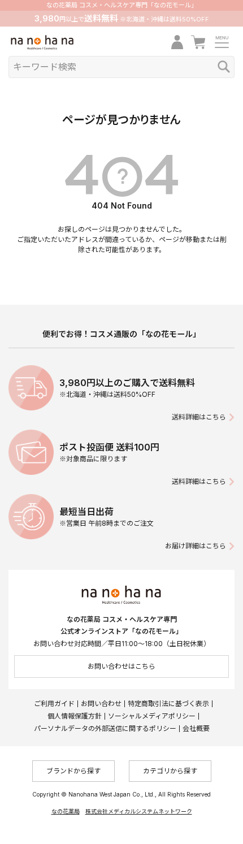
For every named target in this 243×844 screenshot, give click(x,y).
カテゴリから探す (170, 771)
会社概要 (196, 728)
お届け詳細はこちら (195, 546)
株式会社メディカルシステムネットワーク (138, 811)
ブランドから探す (73, 771)
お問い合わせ (101, 703)
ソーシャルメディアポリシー (152, 716)
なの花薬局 (65, 811)
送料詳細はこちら (199, 417)
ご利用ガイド (54, 703)
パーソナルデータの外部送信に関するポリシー (105, 728)
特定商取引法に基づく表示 (168, 703)
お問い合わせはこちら (121, 666)
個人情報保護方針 (74, 716)
